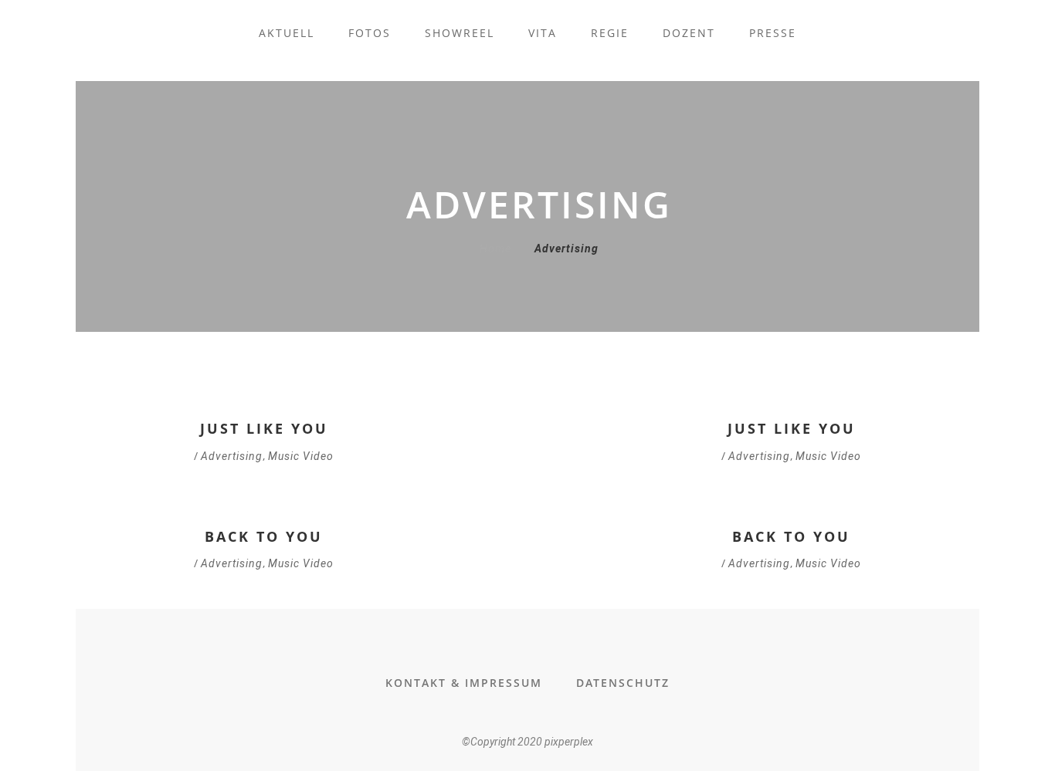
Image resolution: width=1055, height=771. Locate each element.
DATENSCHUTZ (623, 682)
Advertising (232, 456)
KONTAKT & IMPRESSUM (463, 682)
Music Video (301, 456)
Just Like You (264, 428)
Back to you (264, 536)
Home (495, 248)
